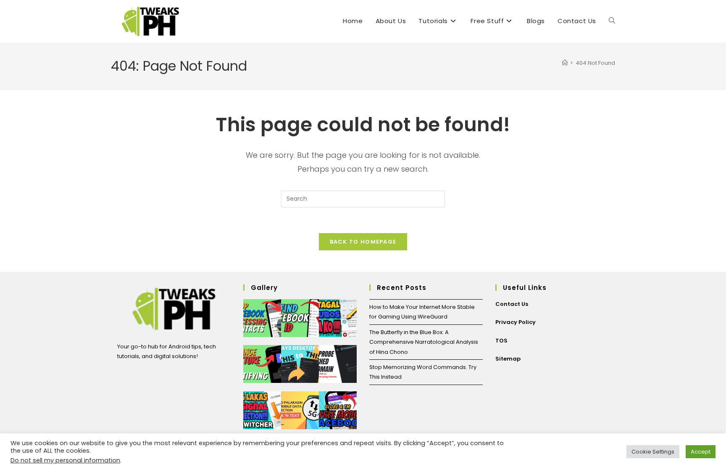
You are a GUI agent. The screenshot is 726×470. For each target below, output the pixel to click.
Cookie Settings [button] (652, 452)
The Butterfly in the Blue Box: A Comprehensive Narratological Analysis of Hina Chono (423, 342)
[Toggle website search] (611, 21)
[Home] (565, 63)
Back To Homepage (363, 242)
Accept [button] (700, 452)
